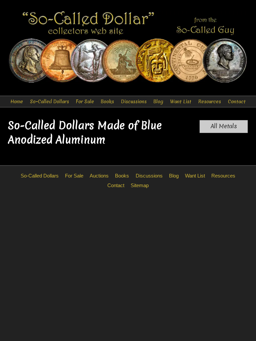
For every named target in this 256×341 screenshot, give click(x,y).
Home (16, 101)
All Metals (224, 126)
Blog (158, 101)
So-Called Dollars (49, 101)
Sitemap (140, 185)
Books (107, 101)
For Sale (85, 101)
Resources (209, 101)
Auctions (99, 175)
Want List (180, 101)
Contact (237, 101)
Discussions (134, 101)
